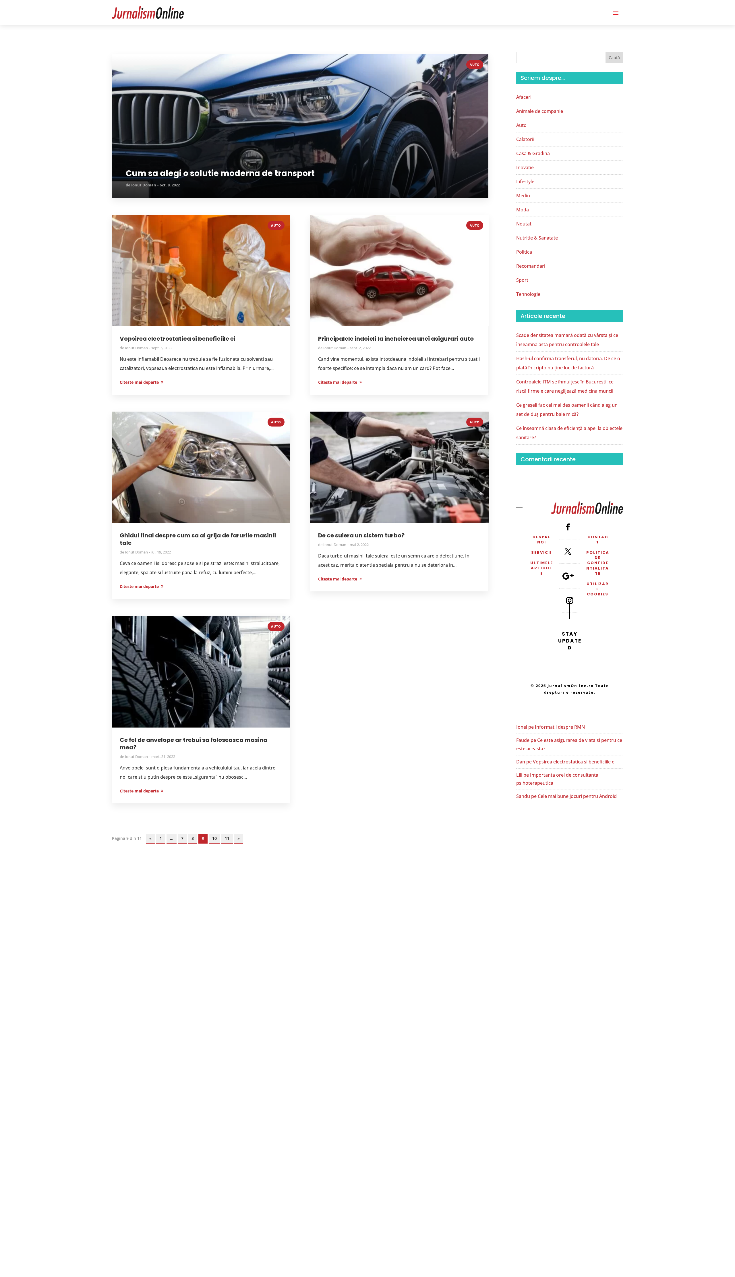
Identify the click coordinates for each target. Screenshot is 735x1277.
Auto (475, 64)
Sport (522, 280)
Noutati (524, 224)
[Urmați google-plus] (568, 576)
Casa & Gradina (533, 153)
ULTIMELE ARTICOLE (541, 568)
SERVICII (541, 552)
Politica (524, 252)
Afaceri (523, 97)
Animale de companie (539, 111)
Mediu (523, 195)
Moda (522, 210)
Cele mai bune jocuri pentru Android (577, 796)
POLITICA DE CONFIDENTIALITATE (597, 563)
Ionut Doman (143, 185)
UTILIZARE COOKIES (598, 589)
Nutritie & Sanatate (537, 238)
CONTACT (597, 539)
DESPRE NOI (542, 539)
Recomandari (530, 266)
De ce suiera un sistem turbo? (361, 535)
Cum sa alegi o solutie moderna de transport (220, 173)
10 (214, 838)
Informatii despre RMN (560, 727)
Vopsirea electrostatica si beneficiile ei (177, 339)
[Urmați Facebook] (568, 526)
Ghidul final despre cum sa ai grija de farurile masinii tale (198, 539)
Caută (614, 57)
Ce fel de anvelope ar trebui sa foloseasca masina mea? (193, 743)
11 (227, 838)
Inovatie (525, 167)
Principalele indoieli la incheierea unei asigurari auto (396, 339)
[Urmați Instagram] (569, 600)
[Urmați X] (568, 551)
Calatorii (525, 139)
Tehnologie (528, 294)
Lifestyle (525, 181)
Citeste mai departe (131, 63)
